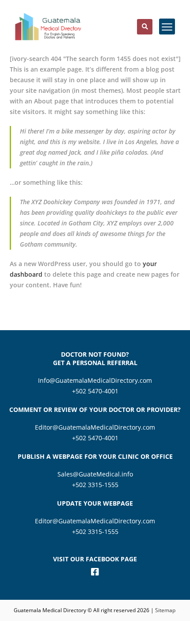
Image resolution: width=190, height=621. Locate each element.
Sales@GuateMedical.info (95, 474)
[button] (144, 26)
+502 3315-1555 (95, 484)
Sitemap (166, 610)
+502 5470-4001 (95, 391)
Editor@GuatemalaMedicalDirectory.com (95, 427)
